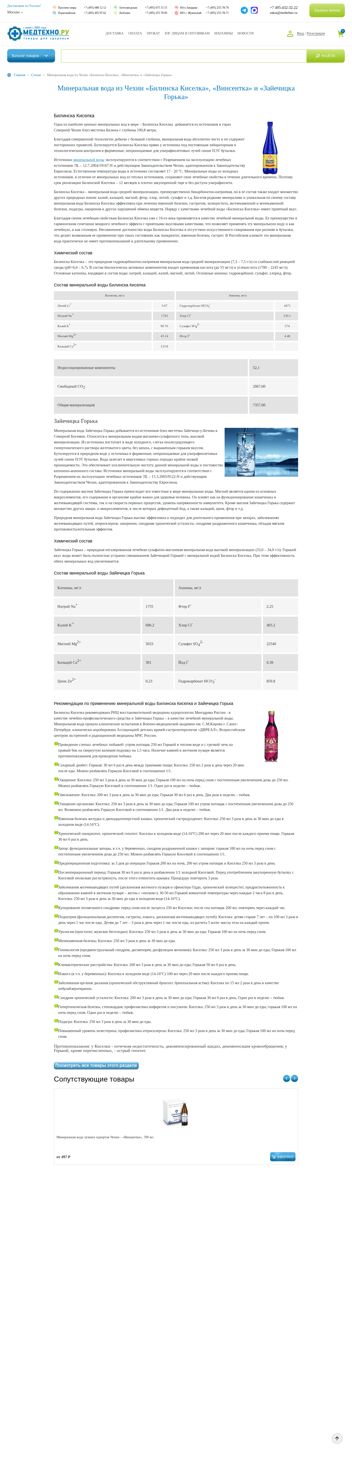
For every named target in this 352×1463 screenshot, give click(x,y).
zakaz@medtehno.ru (283, 13)
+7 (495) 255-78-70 (217, 7)
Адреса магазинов (223, 33)
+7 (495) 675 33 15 (156, 7)
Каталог (25, 56)
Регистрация (316, 33)
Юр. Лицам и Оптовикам (187, 33)
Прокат (153, 33)
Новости (246, 33)
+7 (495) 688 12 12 (95, 7)
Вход (300, 33)
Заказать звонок (327, 10)
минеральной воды (88, 160)
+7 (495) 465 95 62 (95, 13)
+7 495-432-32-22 (284, 8)
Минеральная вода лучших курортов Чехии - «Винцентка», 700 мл (105, 1137)
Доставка (115, 33)
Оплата (135, 33)
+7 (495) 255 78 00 (156, 13)
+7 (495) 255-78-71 (217, 13)
